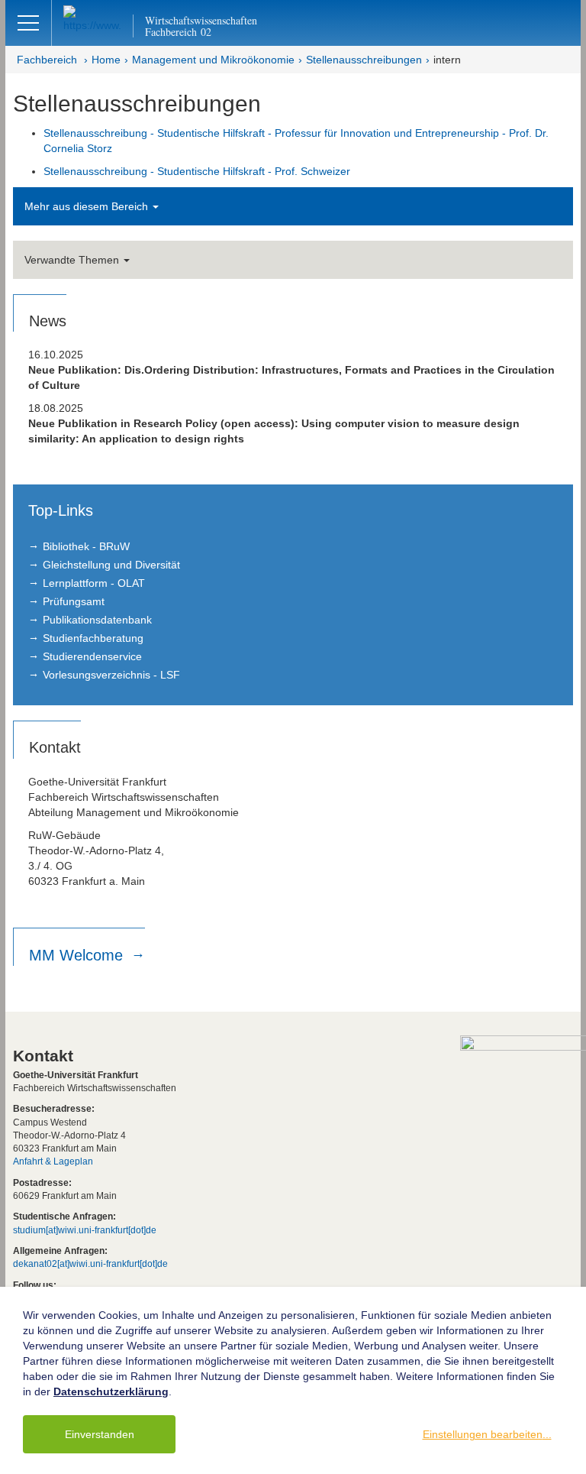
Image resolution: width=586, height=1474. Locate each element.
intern (447, 59)
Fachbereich (47, 59)
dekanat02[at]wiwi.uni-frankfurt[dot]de (90, 1264)
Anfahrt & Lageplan (53, 1161)
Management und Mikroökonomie (213, 59)
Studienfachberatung (93, 638)
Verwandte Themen (73, 260)
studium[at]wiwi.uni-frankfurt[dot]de (84, 1230)
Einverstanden (99, 1434)
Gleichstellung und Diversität (111, 565)
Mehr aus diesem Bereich (87, 206)
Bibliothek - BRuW (86, 546)
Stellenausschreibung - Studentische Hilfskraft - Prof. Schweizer (196, 171)
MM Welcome (78, 955)
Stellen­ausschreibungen (364, 59)
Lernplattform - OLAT (94, 583)
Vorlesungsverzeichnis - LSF (111, 675)
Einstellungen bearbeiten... (487, 1434)
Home (106, 59)
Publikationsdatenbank (97, 620)
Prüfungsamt (74, 601)
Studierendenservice (92, 656)
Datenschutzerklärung (111, 1391)
